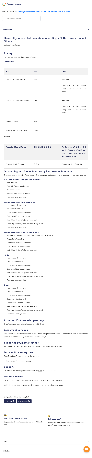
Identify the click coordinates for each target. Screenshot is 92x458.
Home (4, 12)
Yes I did (9, 401)
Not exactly (23, 401)
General (11, 12)
